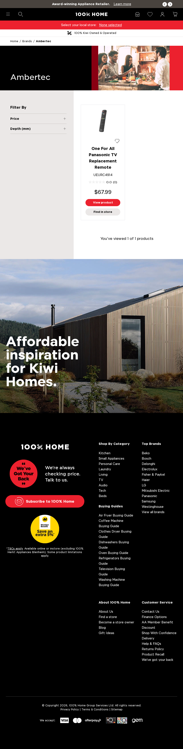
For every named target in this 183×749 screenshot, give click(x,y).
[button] (164, 4)
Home (14, 41)
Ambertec (43, 41)
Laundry (105, 469)
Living (103, 474)
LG (144, 485)
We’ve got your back (157, 659)
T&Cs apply (15, 548)
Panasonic (149, 496)
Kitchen (104, 453)
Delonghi (148, 463)
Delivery (148, 638)
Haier (146, 479)
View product (103, 202)
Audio (103, 485)
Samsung (149, 501)
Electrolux (149, 469)
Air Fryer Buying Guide (116, 515)
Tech (102, 490)
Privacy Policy (69, 709)
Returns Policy (153, 649)
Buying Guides (111, 506)
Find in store (103, 211)
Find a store (108, 616)
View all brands (153, 512)
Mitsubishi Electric (156, 490)
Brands (27, 41)
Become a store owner (116, 622)
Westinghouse (153, 506)
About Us (106, 611)
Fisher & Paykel (153, 474)
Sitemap (117, 709)
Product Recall (153, 654)
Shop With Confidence (159, 633)
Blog (102, 627)
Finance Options (154, 616)
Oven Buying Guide (113, 552)
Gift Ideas (106, 633)
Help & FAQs (151, 643)
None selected (110, 25)
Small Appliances (111, 458)
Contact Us (150, 611)
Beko (146, 453)
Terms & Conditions (94, 709)
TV (101, 479)
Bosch (146, 458)
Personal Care (109, 463)
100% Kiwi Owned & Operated (95, 32)
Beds (103, 496)
